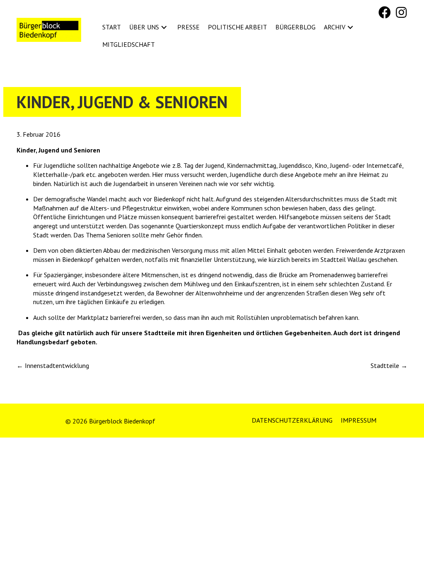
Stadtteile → (389, 365)
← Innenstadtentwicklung (53, 365)
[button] (384, 12)
